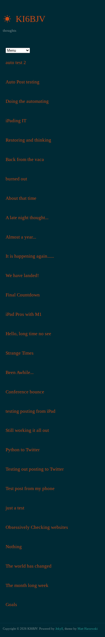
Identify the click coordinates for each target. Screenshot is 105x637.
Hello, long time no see (28, 333)
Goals (11, 604)
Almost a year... (21, 237)
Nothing (14, 546)
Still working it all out (27, 430)
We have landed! (22, 275)
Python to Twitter (23, 449)
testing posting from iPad (30, 411)
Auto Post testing (22, 82)
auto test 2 (16, 62)
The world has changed (29, 566)
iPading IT (16, 120)
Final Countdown (23, 295)
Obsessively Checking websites (37, 527)
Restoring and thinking (28, 140)
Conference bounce (25, 392)
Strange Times (20, 353)
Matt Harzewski (88, 628)
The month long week (27, 585)
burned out (16, 179)
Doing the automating (27, 101)
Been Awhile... (20, 372)
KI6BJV (29, 19)
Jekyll (59, 628)
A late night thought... (27, 217)
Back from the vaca (25, 159)
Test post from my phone (30, 488)
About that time (21, 198)
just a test (15, 508)
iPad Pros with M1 (24, 314)
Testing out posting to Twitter (35, 469)
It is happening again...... (30, 256)
